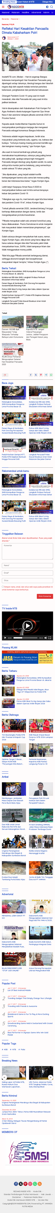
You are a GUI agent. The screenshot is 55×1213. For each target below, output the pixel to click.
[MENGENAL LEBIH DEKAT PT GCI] (14, 906)
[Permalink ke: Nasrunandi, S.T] (4, 38)
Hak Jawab (46, 1194)
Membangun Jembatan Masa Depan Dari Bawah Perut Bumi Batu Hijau (12, 800)
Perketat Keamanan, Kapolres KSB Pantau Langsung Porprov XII (38, 761)
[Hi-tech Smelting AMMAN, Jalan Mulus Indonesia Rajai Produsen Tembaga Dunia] (41, 815)
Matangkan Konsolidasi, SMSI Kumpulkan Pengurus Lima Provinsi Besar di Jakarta (26, 272)
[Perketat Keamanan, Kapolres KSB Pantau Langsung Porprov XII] (41, 750)
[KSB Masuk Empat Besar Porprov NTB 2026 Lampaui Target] (41, 725)
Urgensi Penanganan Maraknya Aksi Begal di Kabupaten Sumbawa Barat (14, 853)
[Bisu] (45, 638)
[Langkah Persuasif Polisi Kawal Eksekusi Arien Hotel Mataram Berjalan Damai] (41, 445)
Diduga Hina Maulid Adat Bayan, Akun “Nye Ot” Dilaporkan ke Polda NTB (33, 690)
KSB (6, 1049)
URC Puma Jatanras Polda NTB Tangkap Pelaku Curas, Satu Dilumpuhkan (41, 1084)
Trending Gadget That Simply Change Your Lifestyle (30, 998)
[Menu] (3, 7)
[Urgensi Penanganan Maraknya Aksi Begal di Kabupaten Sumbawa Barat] (14, 841)
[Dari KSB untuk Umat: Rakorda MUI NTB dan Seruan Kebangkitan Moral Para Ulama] (14, 815)
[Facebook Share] (31, 375)
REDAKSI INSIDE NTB (22, 1191)
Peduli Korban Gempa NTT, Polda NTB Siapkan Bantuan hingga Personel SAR (26, 296)
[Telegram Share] (46, 375)
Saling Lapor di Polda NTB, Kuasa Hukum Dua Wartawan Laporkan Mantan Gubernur (13, 1084)
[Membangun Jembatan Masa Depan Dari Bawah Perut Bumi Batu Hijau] (14, 789)
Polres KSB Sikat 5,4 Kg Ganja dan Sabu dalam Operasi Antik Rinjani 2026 (25, 290)
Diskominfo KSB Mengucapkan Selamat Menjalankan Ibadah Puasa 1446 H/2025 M (13, 944)
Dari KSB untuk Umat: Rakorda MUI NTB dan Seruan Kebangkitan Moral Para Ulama (13, 826)
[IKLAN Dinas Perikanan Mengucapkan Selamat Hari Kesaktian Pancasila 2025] (13, 349)
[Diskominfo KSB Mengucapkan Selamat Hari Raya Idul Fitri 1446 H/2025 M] (41, 906)
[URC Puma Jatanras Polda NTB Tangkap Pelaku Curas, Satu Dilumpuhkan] (41, 1073)
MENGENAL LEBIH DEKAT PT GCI (13, 917)
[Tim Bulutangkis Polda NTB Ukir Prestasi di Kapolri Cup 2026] (14, 725)
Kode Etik (37, 1191)
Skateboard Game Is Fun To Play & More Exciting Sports (28, 1015)
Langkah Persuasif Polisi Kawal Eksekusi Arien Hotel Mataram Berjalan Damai (24, 302)
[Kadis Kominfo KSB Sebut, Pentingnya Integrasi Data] (41, 932)
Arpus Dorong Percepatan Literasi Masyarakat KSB (40, 969)
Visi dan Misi (43, 1200)
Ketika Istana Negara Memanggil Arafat (38, 852)
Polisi (23, 1049)
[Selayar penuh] (49, 638)
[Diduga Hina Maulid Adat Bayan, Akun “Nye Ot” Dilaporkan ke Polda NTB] (8, 691)
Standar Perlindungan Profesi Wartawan (21, 1194)
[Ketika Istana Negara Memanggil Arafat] (41, 841)
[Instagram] (30, 1184)
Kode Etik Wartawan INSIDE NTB (21, 1200)
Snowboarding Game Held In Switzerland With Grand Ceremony (30, 1024)
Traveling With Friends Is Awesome (22, 1006)
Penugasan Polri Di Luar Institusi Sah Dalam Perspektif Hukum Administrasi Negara (39, 800)
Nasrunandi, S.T (13, 37)
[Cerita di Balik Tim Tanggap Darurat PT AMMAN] (41, 868)
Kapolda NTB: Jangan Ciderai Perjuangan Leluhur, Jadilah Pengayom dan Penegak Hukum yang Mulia (37, 334)
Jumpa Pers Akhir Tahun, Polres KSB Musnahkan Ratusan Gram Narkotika (26, 1113)
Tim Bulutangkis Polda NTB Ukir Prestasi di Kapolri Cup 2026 (13, 737)
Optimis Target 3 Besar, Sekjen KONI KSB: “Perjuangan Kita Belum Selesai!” (12, 761)
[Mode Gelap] (47, 7)
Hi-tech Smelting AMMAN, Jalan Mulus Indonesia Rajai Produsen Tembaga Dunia (41, 827)
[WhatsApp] (35, 1184)
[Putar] (5, 638)
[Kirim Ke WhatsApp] (51, 375)
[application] (27, 626)
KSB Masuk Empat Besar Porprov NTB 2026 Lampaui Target (41, 737)
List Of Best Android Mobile (19, 990)
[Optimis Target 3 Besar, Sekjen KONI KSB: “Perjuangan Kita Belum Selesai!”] (14, 750)
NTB (14, 1049)
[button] (27, 626)
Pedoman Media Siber (33, 1197)
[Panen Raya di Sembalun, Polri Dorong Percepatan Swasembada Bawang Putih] (14, 419)
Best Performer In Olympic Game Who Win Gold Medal (28, 1033)
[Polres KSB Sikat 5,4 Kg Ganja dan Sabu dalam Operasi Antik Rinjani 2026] (41, 419)
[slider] (25, 637)
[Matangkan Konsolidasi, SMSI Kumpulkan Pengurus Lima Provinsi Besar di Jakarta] (14, 392)
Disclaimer (16, 1197)
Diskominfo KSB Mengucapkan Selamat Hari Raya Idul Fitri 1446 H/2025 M (41, 918)
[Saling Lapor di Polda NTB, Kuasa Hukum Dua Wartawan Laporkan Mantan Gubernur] (14, 1073)
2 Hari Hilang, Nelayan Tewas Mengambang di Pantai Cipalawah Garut (24, 1122)
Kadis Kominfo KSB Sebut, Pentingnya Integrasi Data (40, 943)
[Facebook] (16, 1184)
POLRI (11, 24)
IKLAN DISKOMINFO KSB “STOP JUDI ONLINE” (12, 969)
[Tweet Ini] (36, 375)
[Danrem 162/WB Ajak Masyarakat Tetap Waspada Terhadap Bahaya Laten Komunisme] (13, 322)
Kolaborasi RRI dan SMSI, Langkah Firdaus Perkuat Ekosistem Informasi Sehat (23, 278)
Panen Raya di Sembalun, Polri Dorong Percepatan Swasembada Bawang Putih (23, 284)
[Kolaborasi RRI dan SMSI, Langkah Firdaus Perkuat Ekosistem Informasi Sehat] (41, 392)
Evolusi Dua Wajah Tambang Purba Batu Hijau (13, 878)
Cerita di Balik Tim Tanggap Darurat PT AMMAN (41, 878)
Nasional (5, 24)
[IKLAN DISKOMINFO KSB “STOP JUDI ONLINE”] (14, 959)
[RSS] (40, 1184)
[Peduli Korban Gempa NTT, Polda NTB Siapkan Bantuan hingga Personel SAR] (14, 445)
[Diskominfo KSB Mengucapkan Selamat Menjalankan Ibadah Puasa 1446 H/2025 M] (14, 932)
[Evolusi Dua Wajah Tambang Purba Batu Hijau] (14, 868)
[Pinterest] (25, 1184)
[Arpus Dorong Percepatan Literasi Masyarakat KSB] (41, 959)
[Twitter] (21, 1184)
